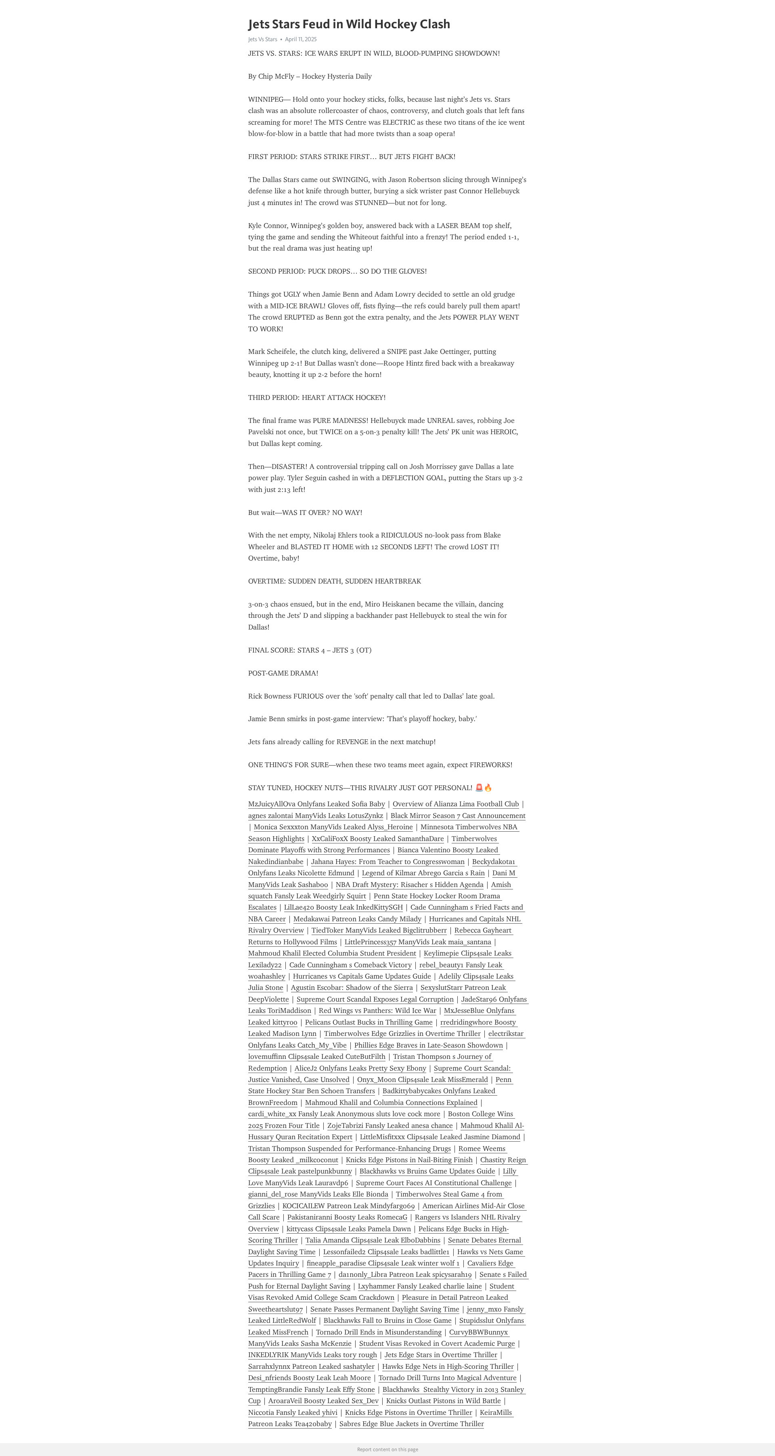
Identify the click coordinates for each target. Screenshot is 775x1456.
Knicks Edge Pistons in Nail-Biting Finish (409, 1159)
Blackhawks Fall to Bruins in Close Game (388, 1320)
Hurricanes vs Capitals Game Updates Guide (362, 976)
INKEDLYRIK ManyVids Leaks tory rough (312, 1354)
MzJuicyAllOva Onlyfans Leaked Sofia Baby (316, 803)
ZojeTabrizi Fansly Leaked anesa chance (390, 1125)
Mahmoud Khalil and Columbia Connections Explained (391, 1102)
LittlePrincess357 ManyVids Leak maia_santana (418, 941)
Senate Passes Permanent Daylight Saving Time (384, 1309)
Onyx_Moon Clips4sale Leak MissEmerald (422, 1079)
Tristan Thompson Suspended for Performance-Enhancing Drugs (349, 1148)
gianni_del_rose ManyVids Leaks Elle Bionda (318, 1194)
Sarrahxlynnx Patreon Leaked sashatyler (311, 1366)
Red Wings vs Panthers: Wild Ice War (377, 1010)
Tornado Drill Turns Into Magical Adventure (448, 1377)
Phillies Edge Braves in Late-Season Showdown (428, 1045)
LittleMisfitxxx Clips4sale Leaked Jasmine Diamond (440, 1136)
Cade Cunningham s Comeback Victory (350, 964)
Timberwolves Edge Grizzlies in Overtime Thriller (402, 1033)
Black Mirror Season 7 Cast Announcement (458, 815)
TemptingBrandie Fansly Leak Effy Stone (311, 1389)
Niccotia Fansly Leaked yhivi (292, 1412)
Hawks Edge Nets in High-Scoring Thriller (448, 1366)
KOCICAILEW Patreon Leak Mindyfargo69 (349, 1205)
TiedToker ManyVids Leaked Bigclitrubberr (379, 930)
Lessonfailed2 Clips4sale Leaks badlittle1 (386, 1251)
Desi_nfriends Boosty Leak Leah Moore (309, 1377)
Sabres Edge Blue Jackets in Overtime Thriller (411, 1423)
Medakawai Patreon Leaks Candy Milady (357, 918)
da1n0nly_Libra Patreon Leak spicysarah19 (405, 1274)
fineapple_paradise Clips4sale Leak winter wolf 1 (383, 1263)
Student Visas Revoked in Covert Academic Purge (437, 1343)
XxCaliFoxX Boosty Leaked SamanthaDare (378, 838)
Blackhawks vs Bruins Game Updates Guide (427, 1171)
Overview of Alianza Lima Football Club (456, 803)
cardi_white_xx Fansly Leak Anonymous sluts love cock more (344, 1113)
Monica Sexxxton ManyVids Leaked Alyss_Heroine (333, 826)
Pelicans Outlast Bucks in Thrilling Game (369, 1022)
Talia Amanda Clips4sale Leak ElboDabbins (373, 1240)
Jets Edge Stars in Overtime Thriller (441, 1354)
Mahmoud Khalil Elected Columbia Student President (332, 953)
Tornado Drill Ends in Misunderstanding (379, 1332)
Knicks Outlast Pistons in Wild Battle (443, 1400)
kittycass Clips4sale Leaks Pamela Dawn (349, 1228)
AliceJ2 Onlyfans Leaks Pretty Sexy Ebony (360, 1068)
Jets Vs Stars (262, 39)
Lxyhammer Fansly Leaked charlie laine (420, 1286)
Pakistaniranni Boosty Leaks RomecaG (347, 1217)
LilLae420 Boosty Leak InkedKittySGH (343, 907)
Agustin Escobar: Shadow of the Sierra (352, 987)
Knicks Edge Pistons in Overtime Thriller (408, 1412)
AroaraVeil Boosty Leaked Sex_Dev (323, 1400)
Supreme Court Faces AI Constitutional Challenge (434, 1182)
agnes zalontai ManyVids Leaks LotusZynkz (315, 815)
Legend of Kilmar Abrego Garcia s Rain (423, 872)
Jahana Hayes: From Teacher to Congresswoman (388, 861)
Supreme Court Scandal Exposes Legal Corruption (375, 999)
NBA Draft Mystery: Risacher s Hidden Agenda (410, 884)
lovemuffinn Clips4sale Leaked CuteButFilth (316, 1056)
